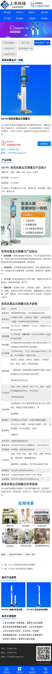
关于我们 (7, 18)
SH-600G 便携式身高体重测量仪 (13, 610)
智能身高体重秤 (15, 555)
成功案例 (44, 12)
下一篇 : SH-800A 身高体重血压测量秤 (17, 569)
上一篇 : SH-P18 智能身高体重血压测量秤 (18, 565)
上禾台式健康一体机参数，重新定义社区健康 (23, 623)
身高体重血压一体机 (42, 43)
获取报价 (44, 144)
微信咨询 (32, 672)
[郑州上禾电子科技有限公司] (13, 4)
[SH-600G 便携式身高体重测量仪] (13, 594)
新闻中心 (32, 12)
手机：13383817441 (9, 649)
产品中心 (19, 12)
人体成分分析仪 (9, 54)
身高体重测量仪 (9, 43)
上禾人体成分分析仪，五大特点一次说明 (21, 631)
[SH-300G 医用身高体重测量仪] (39, 594)
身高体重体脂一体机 (26, 48)
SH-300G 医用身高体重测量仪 (39, 610)
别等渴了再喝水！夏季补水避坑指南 (19, 639)
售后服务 (19, 18)
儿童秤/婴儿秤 (9, 48)
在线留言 (32, 18)
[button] (23, 35)
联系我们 (44, 18)
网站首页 (7, 12)
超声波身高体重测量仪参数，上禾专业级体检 (23, 627)
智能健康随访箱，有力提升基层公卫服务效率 (23, 635)
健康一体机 (26, 43)
